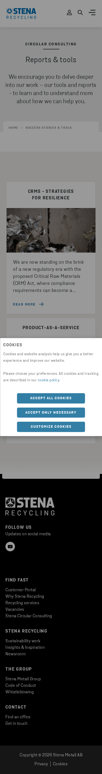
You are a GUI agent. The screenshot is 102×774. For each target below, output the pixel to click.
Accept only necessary (51, 412)
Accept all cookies (51, 398)
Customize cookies (51, 427)
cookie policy (48, 380)
